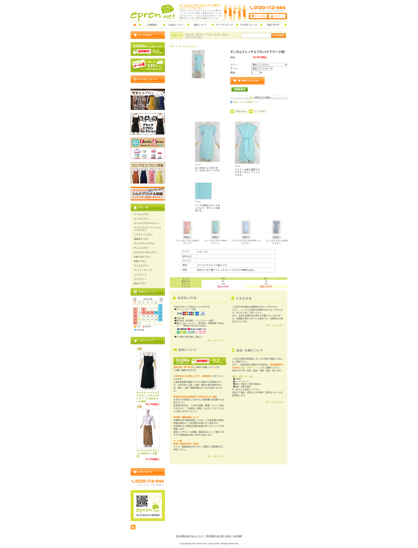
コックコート (140, 278)
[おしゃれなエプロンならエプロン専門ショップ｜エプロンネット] (153, 20)
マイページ (277, 16)
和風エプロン (140, 261)
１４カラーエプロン (143, 234)
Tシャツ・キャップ (143, 269)
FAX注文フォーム (249, 24)
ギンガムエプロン (188, 46)
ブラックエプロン (193, 36)
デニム (209, 34)
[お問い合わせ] (148, 472)
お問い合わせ (273, 24)
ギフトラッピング (224, 24)
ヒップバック (140, 274)
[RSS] (133, 528)
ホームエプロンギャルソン (146, 223)
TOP (172, 46)
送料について (200, 24)
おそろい (200, 34)
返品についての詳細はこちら (246, 102)
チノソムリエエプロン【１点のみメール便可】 (147, 453)
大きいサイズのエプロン (145, 252)
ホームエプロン (141, 218)
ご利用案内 (151, 24)
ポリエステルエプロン (144, 243)
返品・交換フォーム (250, 367)
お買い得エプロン (142, 256)
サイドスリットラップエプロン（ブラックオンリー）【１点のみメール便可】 (147, 397)
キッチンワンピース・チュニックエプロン (147, 228)
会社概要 (237, 536)
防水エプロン (140, 283)
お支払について (176, 24)
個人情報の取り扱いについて (190, 536)
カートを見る (258, 16)
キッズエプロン (141, 265)
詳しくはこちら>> (216, 340)
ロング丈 (189, 34)
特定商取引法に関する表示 (218, 536)
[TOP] (135, 24)
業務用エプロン (141, 238)
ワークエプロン (141, 214)
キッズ (217, 34)
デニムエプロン (141, 247)
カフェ (225, 34)
